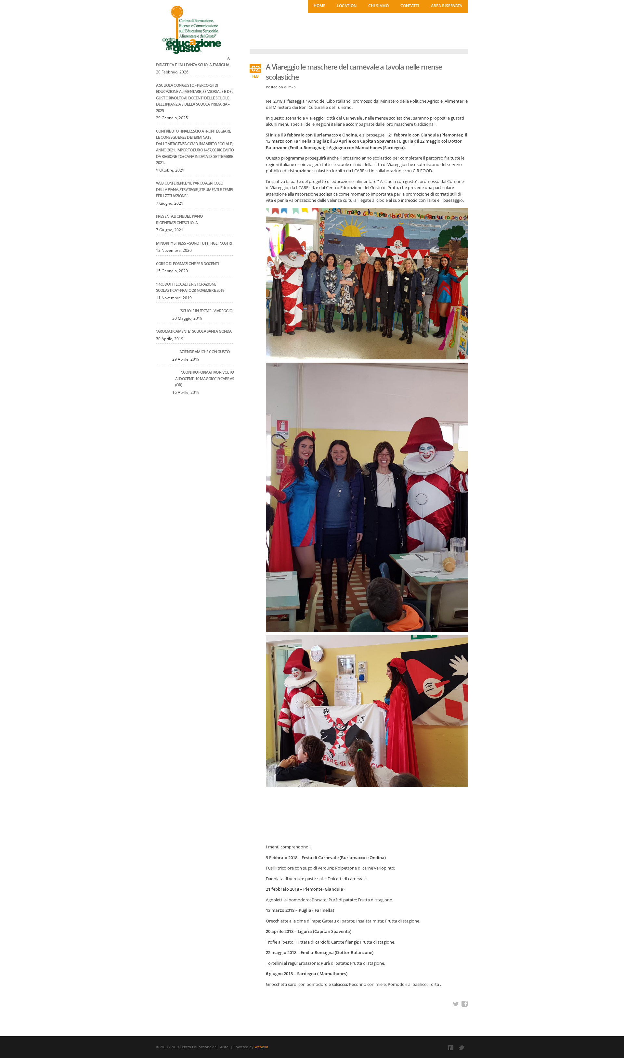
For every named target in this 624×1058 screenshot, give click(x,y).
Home (319, 5)
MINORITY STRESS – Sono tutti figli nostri (194, 243)
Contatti (409, 5)
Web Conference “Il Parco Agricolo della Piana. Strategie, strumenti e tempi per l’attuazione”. (194, 189)
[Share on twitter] (456, 1004)
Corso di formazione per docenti (187, 263)
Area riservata (446, 5)
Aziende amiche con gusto (204, 352)
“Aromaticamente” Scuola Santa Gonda (194, 331)
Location (347, 5)
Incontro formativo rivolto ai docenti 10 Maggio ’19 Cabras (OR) (204, 378)
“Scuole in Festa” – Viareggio (205, 311)
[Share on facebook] (465, 1004)
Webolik (261, 1046)
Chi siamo (378, 5)
